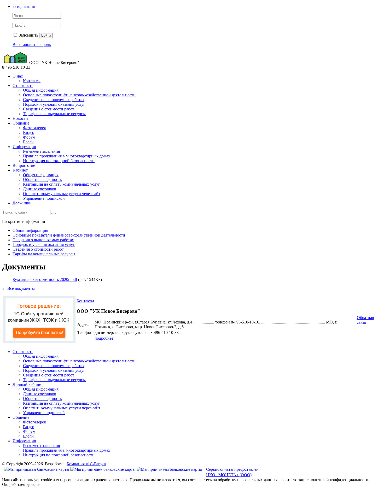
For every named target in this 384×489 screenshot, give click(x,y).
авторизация (24, 6)
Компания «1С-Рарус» (86, 464)
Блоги (28, 142)
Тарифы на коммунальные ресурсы (54, 113)
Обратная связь (365, 320)
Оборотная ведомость (42, 179)
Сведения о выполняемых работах (53, 99)
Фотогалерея (34, 128)
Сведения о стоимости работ (48, 109)
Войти (46, 35)
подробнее (104, 338)
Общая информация (41, 90)
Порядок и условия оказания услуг (54, 104)
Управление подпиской (44, 198)
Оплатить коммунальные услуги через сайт (61, 193)
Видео (28, 132)
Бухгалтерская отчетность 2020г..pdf (45, 279)
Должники (22, 203)
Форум (29, 137)
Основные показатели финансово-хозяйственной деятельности (79, 95)
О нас (18, 76)
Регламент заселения (41, 151)
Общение (21, 123)
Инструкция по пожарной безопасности (59, 160)
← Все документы (18, 288)
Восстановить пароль (32, 44)
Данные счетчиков (39, 189)
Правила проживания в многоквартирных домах (66, 156)
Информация (24, 146)
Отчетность (23, 85)
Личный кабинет (28, 384)
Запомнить (28, 35)
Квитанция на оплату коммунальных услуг (61, 184)
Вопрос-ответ (25, 165)
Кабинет (20, 170)
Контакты (31, 81)
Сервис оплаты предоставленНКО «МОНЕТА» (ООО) (232, 472)
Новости (20, 118)
